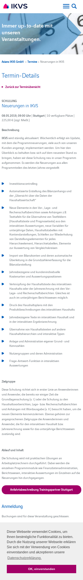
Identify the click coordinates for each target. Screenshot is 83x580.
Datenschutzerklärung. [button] (24, 558)
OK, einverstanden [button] (41, 569)
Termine (32, 61)
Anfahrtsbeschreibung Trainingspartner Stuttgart (41, 489)
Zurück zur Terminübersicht (22, 86)
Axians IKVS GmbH (13, 61)
